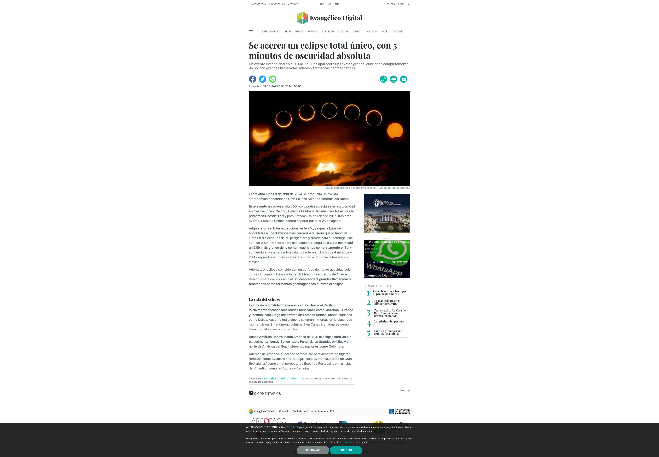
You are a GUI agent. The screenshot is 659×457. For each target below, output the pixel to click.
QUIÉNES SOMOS (277, 4)
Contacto (284, 411)
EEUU (288, 31)
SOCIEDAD (328, 31)
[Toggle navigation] (252, 32)
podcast (398, 31)
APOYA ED (293, 4)
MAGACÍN (371, 31)
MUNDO (299, 31)
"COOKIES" (292, 427)
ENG (329, 4)
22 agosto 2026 (257, 4)
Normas (405, 390)
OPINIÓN (313, 31)
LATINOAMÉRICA (271, 31)
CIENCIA (357, 31)
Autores (321, 411)
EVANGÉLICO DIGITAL (276, 378)
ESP (322, 4)
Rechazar (313, 450)
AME (337, 4)
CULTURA (343, 31)
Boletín (391, 4)
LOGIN (401, 4)
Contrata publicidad (303, 411)
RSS (332, 411)
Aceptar (346, 450)
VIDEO (384, 31)
